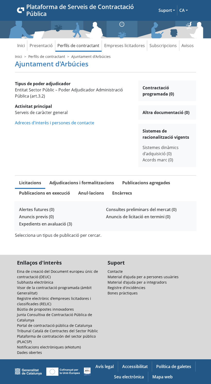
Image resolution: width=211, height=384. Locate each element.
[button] (167, 10)
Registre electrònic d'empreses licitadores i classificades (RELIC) (54, 301)
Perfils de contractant (78, 45)
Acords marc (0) (158, 160)
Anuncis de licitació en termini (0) (138, 217)
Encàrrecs (122, 193)
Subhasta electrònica (35, 282)
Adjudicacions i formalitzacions (81, 183)
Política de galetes (173, 366)
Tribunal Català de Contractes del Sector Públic (57, 330)
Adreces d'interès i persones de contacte (54, 123)
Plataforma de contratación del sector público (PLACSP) (56, 339)
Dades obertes (29, 352)
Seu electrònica (129, 377)
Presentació (41, 45)
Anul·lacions (91, 193)
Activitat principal (33, 106)
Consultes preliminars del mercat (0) (141, 209)
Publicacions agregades (146, 183)
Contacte (115, 271)
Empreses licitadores (124, 45)
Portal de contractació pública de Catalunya (54, 325)
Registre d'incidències (126, 287)
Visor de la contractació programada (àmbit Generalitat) (54, 290)
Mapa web (162, 377)
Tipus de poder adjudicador (43, 83)
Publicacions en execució (44, 193)
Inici (21, 45)
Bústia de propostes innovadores (45, 309)
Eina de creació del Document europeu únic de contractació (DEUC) (57, 274)
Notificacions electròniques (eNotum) (49, 347)
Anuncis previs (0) (36, 217)
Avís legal (104, 366)
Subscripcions (163, 45)
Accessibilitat (135, 366)
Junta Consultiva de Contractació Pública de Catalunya (54, 317)
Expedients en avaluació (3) (45, 224)
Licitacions (30, 183)
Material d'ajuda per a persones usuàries (143, 276)
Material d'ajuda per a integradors (137, 282)
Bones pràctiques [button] (123, 293)
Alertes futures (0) (36, 209)
